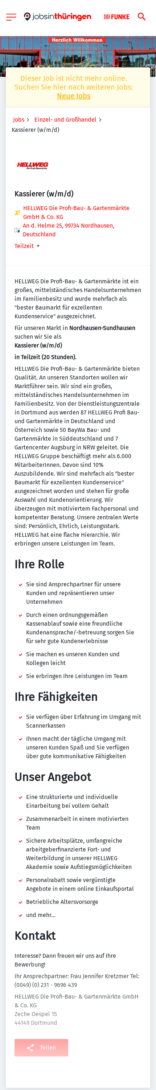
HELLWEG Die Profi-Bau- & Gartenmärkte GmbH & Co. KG (76, 212)
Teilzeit (24, 246)
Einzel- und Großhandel (65, 119)
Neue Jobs (73, 95)
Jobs (18, 119)
